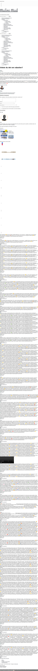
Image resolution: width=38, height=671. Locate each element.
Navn (1, 103)
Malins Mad (9, 10)
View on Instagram (3, 243)
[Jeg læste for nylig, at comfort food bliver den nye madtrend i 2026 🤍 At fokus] (9, 180)
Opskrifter (3, 19)
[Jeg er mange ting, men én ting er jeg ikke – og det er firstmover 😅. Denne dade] (9, 195)
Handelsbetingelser (4, 662)
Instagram (26, 81)
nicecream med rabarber (8, 75)
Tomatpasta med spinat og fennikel (5, 93)
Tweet (1, 84)
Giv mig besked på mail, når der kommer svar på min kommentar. (11, 108)
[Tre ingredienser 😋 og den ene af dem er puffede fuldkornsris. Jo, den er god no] (9, 152)
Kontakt (3, 30)
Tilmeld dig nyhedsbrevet (5, 18)
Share (3, 84)
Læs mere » (13, 124)
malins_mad (2, 272)
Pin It (4, 84)
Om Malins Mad (6, 31)
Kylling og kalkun (8, 39)
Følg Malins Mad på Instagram (4, 658)
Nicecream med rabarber (11, 92)
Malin (1, 90)
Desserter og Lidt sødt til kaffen (8, 25)
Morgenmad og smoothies (7, 24)
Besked (1, 101)
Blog (1, 70)
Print (6, 84)
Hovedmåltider (6, 20)
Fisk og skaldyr (8, 21)
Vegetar (7, 40)
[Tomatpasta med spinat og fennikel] (12, 93)
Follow (1, 239)
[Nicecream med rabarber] (4, 92)
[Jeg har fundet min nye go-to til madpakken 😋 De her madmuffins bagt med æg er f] (9, 166)
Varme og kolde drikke (7, 27)
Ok (13, 670)
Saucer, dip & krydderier (7, 28)
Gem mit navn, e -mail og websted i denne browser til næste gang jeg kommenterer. (10, 106)
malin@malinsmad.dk (3, 666)
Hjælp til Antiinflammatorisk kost (7, 35)
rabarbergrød (31, 74)
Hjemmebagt (5, 44)
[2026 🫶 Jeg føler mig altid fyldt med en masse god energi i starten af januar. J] (9, 187)
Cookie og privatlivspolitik (6, 661)
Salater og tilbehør (6, 23)
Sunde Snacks (6, 26)
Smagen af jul (6, 29)
